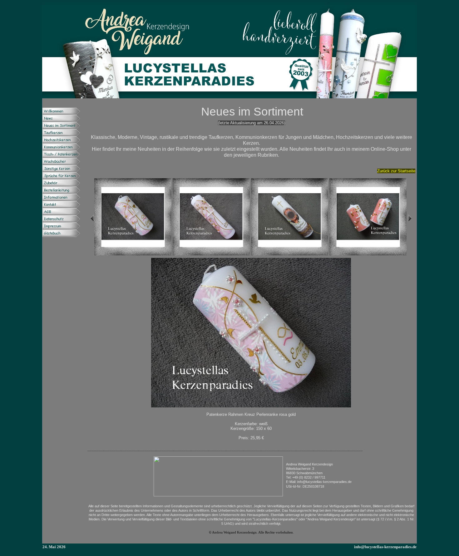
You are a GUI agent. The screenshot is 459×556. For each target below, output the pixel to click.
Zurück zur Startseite (396, 171)
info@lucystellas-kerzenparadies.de (385, 546)
